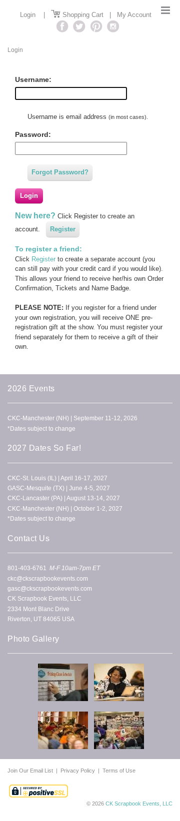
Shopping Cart (82, 14)
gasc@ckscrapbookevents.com (50, 588)
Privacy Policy (77, 771)
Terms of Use (119, 771)
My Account (134, 14)
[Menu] (165, 10)
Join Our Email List (31, 771)
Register (63, 229)
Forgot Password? (60, 172)
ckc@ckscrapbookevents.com (48, 578)
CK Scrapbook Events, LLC (139, 804)
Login (28, 14)
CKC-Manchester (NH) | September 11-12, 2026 (73, 418)
